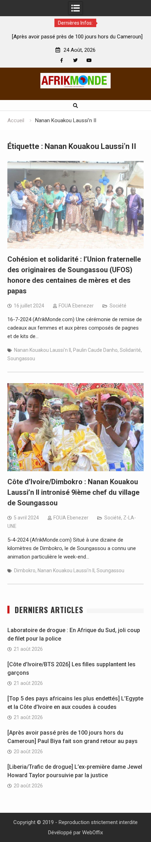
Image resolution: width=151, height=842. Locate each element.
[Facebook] (61, 60)
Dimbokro (24, 570)
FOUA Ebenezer (76, 305)
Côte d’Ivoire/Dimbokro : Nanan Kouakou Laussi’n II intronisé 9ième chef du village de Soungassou (73, 492)
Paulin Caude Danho (95, 350)
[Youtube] (89, 60)
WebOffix (92, 832)
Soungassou (21, 358)
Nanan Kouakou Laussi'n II (42, 350)
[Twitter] (75, 60)
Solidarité (130, 350)
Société (118, 305)
